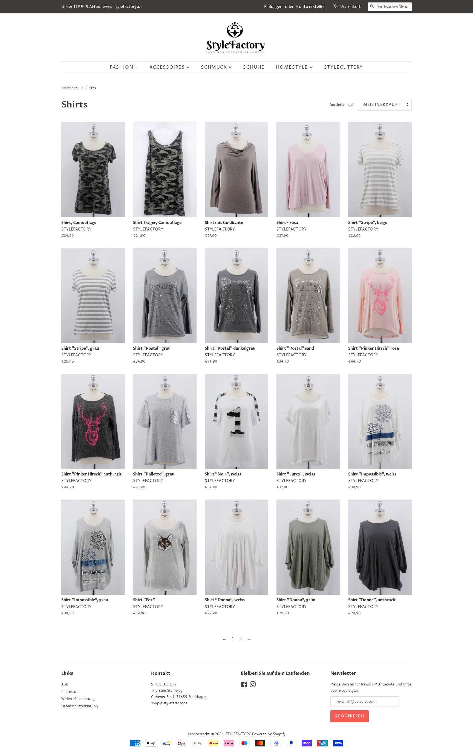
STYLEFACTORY (237, 733)
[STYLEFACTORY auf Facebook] (244, 685)
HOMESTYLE (293, 67)
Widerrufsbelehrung (78, 698)
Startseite (69, 88)
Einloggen (273, 6)
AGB (64, 684)
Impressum (70, 691)
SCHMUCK (215, 67)
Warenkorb (351, 6)
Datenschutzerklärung (79, 706)
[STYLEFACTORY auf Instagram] (253, 685)
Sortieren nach (342, 104)
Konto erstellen (311, 6)
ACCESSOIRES (167, 67)
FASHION (122, 67)
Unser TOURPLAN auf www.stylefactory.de (102, 6)
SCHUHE (254, 67)
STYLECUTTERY (343, 67)
